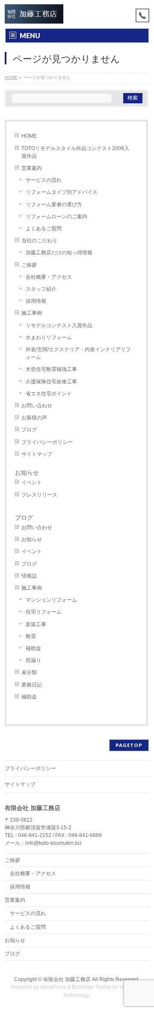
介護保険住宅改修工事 (51, 382)
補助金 (33, 648)
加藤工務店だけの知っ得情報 (59, 253)
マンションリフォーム (51, 600)
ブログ (29, 430)
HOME (29, 136)
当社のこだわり (39, 241)
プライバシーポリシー (47, 442)
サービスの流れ (44, 180)
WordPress (53, 987)
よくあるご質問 (44, 229)
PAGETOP (129, 745)
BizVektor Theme (91, 987)
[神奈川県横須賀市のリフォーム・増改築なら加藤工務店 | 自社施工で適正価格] (34, 14)
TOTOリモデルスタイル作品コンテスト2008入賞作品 (75, 152)
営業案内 (31, 168)
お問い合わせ (36, 406)
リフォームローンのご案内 (56, 217)
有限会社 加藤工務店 (67, 979)
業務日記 (31, 685)
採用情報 (36, 301)
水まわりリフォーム (49, 337)
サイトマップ (36, 454)
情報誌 (29, 576)
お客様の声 (34, 418)
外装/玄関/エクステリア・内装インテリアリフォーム (78, 353)
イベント (31, 482)
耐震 (31, 636)
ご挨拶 (29, 265)
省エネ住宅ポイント (49, 394)
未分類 (29, 672)
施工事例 (31, 313)
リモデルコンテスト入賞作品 (59, 325)
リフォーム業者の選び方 (54, 205)
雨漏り (33, 660)
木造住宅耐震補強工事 (51, 369)
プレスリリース (39, 495)
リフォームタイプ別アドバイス (62, 192)
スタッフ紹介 (41, 289)
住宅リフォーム (44, 612)
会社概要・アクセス (49, 277)
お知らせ (27, 472)
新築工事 (36, 624)
